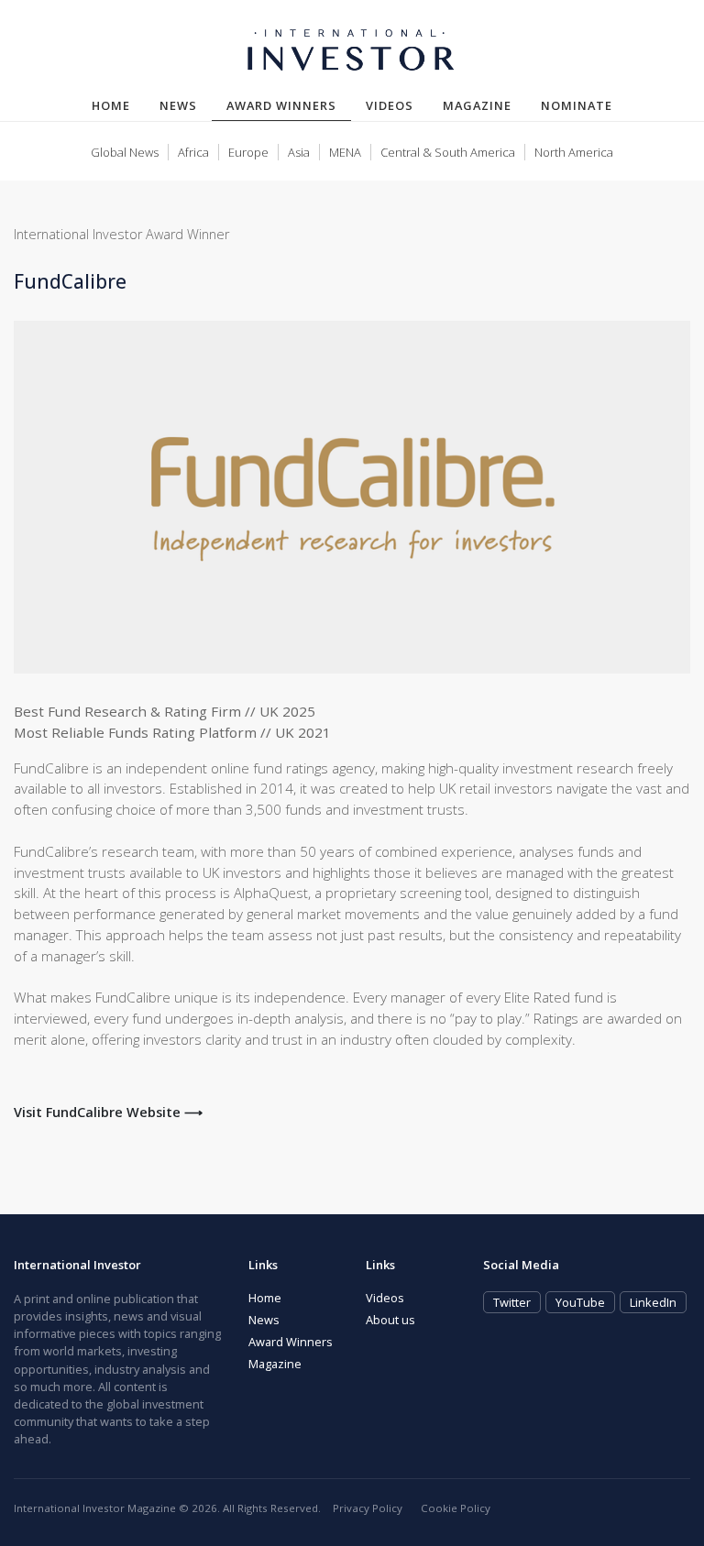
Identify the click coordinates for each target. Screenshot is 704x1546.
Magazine (477, 105)
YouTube (580, 1302)
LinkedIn (653, 1302)
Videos (389, 105)
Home (111, 105)
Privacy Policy (367, 1508)
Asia (299, 152)
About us (390, 1319)
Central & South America (447, 152)
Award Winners (288, 105)
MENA (345, 152)
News (178, 105)
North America (573, 152)
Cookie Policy (455, 1508)
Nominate (576, 105)
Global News (125, 152)
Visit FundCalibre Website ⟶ (108, 1112)
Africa (193, 152)
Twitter (512, 1302)
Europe (248, 152)
